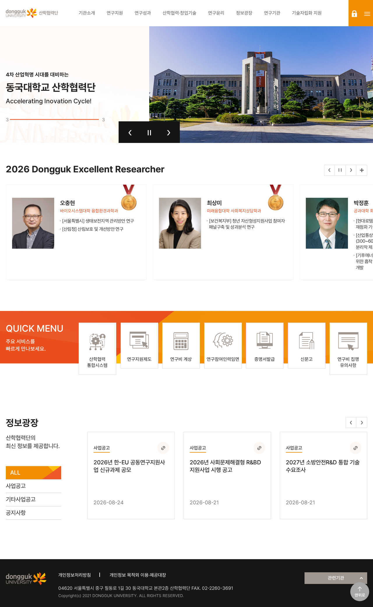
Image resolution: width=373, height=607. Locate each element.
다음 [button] (168, 132)
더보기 (361, 170)
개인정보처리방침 (74, 575)
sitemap (367, 13)
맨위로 (360, 595)
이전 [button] (130, 132)
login (354, 13)
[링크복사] (163, 448)
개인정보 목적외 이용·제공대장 (138, 575)
